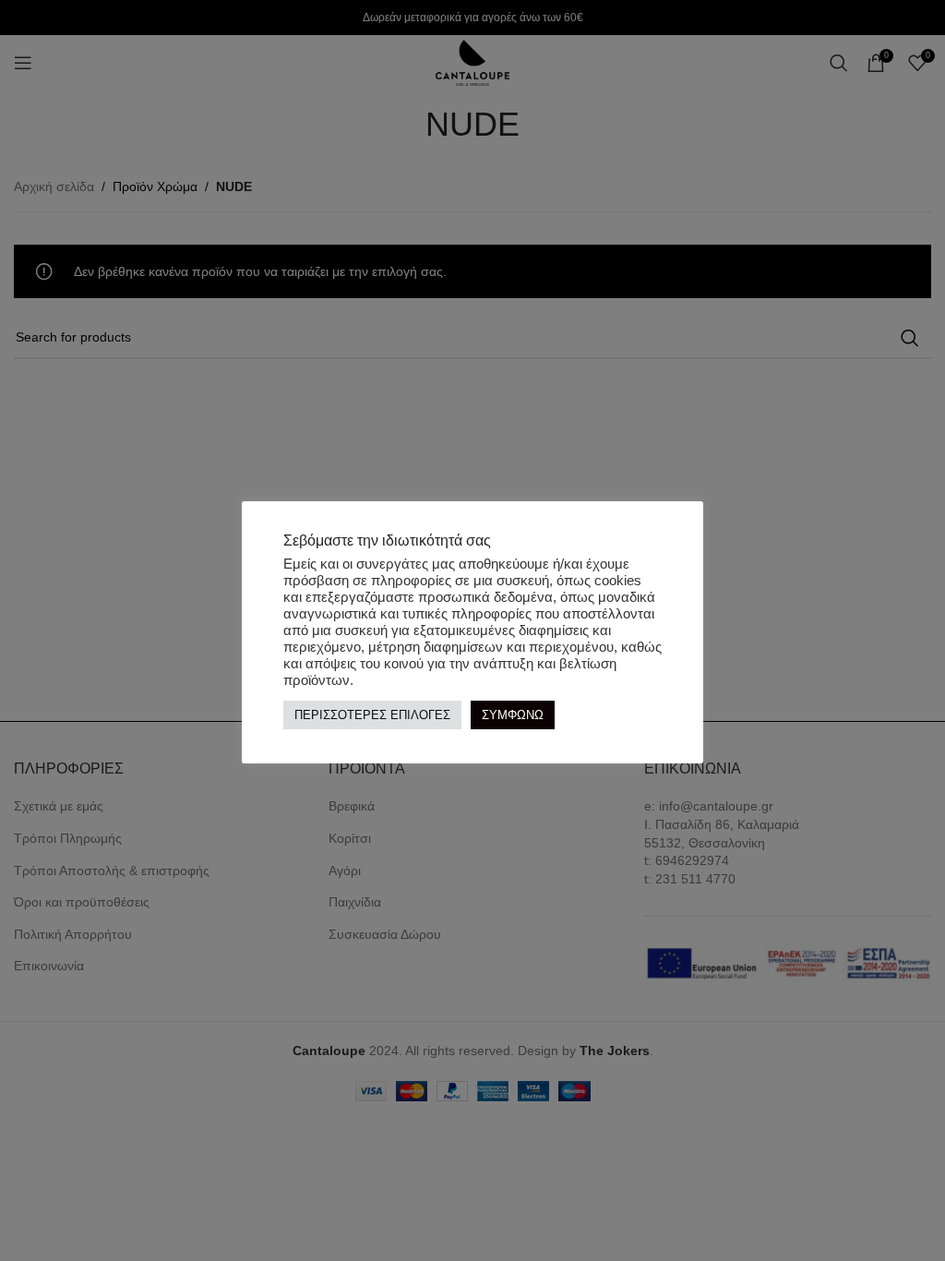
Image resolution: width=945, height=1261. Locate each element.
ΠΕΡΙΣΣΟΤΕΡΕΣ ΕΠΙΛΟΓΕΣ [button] (372, 715)
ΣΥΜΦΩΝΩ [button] (513, 715)
